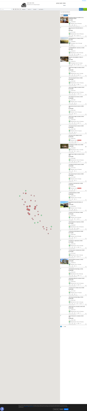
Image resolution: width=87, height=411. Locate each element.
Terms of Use (31, 406)
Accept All (66, 409)
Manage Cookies (56, 409)
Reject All (61, 409)
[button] (2, 409)
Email (64, 5)
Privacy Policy (26, 406)
